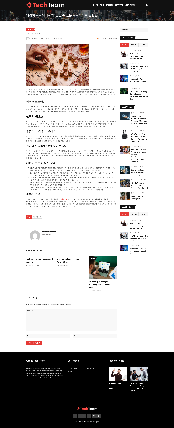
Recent (124, 45)
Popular (134, 45)
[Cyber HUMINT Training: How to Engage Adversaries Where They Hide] (124, 91)
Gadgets (109, 5)
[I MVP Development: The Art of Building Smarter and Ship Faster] (124, 66)
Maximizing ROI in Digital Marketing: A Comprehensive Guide (100, 284)
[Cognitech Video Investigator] (125, 196)
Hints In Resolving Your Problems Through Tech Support (139, 185)
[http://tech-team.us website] (46, 38)
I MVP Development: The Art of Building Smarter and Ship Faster (139, 69)
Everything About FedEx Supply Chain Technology (138, 172)
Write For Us (130, 5)
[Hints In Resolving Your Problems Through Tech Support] (125, 183)
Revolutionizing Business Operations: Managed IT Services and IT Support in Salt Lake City (139, 121)
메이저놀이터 (37, 217)
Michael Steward (49, 232)
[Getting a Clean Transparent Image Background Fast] (124, 53)
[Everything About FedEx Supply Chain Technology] (125, 170)
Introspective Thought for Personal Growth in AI (138, 81)
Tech (102, 5)
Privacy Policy (72, 368)
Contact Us (90, 368)
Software (119, 5)
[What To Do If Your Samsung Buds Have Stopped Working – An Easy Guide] (125, 134)
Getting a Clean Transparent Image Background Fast (137, 56)
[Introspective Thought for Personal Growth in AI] (124, 78)
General (30, 29)
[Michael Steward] (48, 38)
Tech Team (82, 422)
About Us (71, 371)
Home (95, 5)
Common (143, 45)
